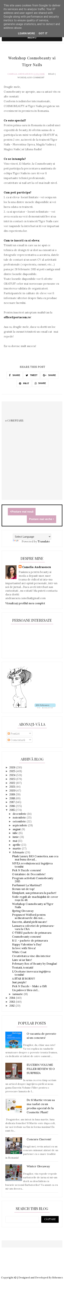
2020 (12, 790)
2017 (12, 802)
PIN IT (26, 383)
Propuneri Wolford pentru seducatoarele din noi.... (29, 916)
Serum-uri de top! (23, 889)
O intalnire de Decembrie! (29, 874)
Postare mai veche (41, 519)
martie (17, 848)
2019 (12, 794)
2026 (12, 767)
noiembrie (20, 817)
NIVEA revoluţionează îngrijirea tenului (32, 865)
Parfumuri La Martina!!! (27, 885)
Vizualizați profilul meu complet (25, 603)
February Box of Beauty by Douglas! (34, 963)
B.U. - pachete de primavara (30, 940)
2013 (12, 1001)
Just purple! (19, 982)
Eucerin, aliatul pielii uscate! (29, 922)
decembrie (20, 813)
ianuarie (18, 994)
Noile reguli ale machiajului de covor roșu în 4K (35, 898)
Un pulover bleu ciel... (25, 990)
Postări (15, 733)
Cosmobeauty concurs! (26, 936)
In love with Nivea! (24, 948)
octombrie (20, 821)
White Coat (19, 952)
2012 (12, 1005)
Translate (44, 541)
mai (15, 840)
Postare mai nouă (22, 511)
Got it (43, 33)
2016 (12, 806)
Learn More (26, 33)
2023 (12, 779)
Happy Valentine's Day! (27, 944)
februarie (19, 852)
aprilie (17, 844)
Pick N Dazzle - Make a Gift (29, 986)
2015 (12, 810)
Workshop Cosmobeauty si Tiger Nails (32, 905)
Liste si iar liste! (22, 960)
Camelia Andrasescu (20, 74)
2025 (12, 771)
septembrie (20, 825)
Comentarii (17, 740)
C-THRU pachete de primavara (31, 932)
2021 (12, 786)
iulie (15, 833)
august (17, 829)
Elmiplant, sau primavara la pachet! (34, 893)
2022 (12, 783)
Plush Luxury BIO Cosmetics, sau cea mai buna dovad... (35, 858)
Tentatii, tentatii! (22, 967)
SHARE (16, 375)
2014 (12, 997)
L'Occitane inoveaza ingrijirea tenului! (31, 973)
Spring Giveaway (23, 911)
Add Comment (35, 77)
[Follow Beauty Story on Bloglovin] (19, 707)
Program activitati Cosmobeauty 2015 (32, 879)
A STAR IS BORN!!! (23, 978)
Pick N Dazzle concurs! (26, 870)
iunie (16, 837)
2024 (12, 775)
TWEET (33, 375)
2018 (12, 798)
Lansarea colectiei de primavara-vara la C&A (33, 927)
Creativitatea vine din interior (31, 956)
